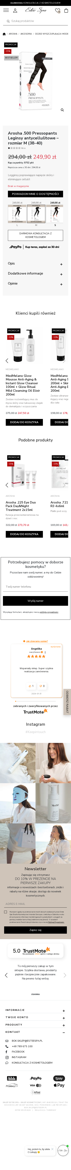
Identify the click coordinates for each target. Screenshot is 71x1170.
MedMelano (12, 369)
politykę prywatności (49, 612)
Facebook (18, 1051)
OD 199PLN (35, 3)
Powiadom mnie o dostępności (35, 194)
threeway (51, 1110)
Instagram (19, 1057)
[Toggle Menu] (6, 10)
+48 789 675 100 (22, 1046)
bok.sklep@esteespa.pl (27, 1040)
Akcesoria (26, 34)
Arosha (13, 34)
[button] (62, 110)
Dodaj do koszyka (24, 422)
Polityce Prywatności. (56, 922)
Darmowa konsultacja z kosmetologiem (35, 235)
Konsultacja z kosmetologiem (32, 1062)
